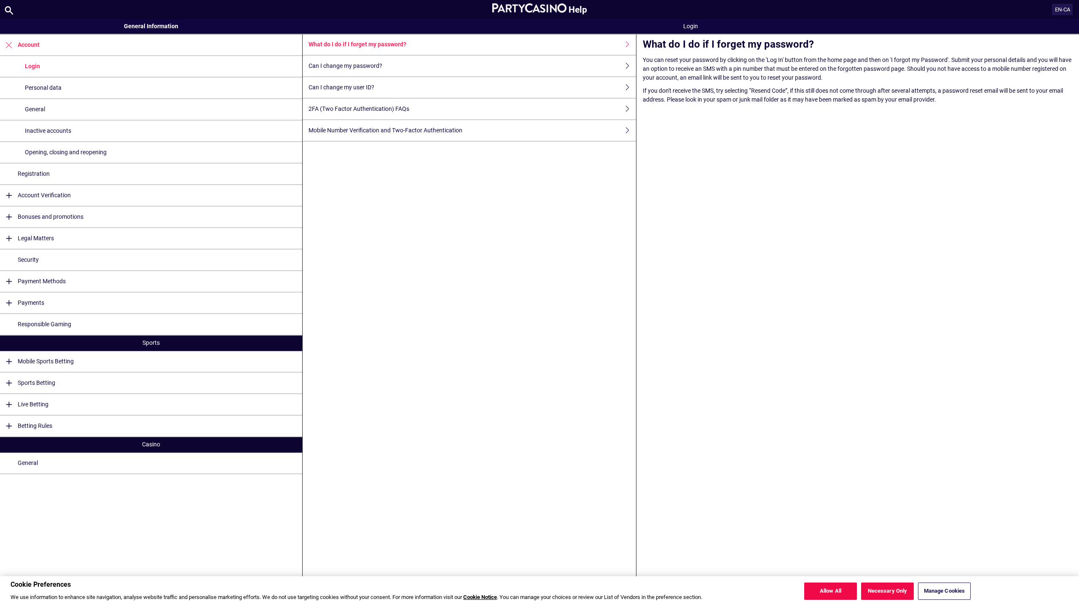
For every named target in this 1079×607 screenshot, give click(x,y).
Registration (34, 173)
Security (28, 259)
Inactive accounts (48, 130)
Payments (31, 302)
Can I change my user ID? (341, 87)
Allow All (830, 591)
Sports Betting (36, 382)
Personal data (43, 87)
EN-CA (1062, 9)
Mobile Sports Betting (46, 361)
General (35, 109)
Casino (151, 444)
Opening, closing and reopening (66, 152)
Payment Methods (42, 281)
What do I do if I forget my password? (357, 44)
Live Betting (33, 404)
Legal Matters (36, 238)
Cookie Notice (480, 597)
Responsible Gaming (44, 324)
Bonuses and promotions (50, 216)
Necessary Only (887, 591)
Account (29, 44)
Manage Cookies (944, 591)
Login (32, 66)
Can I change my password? (345, 65)
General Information (151, 26)
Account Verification (44, 195)
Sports (151, 342)
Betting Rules (35, 425)
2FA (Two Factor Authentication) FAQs (359, 108)
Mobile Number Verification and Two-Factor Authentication (385, 130)
